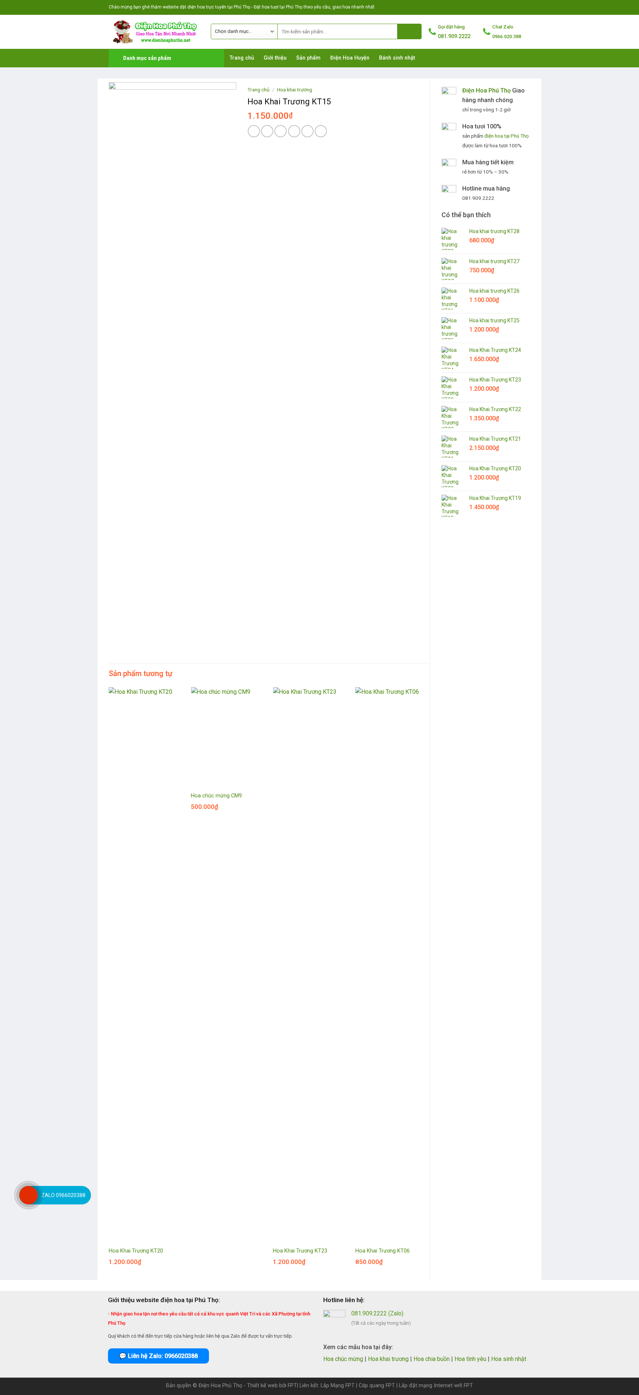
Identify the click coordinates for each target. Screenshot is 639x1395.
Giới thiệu (275, 58)
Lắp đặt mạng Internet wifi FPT (436, 1385)
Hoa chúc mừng (343, 1358)
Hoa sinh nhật (508, 1358)
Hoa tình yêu (470, 1358)
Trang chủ (242, 58)
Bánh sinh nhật (397, 58)
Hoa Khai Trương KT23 (300, 1251)
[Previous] (109, 982)
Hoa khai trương (294, 90)
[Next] (429, 982)
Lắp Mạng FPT (338, 1385)
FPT (292, 1385)
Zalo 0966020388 (63, 1195)
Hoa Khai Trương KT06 (382, 1251)
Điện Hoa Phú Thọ (486, 90)
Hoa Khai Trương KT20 (136, 1251)
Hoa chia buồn (431, 1358)
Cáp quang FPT (377, 1385)
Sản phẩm (308, 58)
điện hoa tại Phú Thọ (506, 136)
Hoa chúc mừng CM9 (216, 796)
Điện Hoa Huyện (349, 58)
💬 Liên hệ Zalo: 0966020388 (158, 1355)
